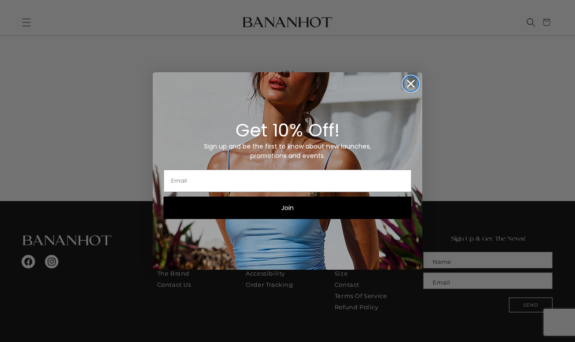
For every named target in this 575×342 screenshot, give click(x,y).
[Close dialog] (411, 84)
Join (287, 207)
